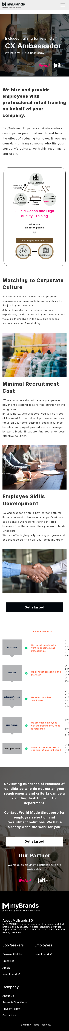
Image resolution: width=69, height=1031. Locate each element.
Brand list (8, 961)
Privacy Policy (11, 1008)
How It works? (11, 974)
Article (6, 967)
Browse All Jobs (12, 954)
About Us (8, 996)
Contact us (9, 1015)
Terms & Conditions (14, 1002)
